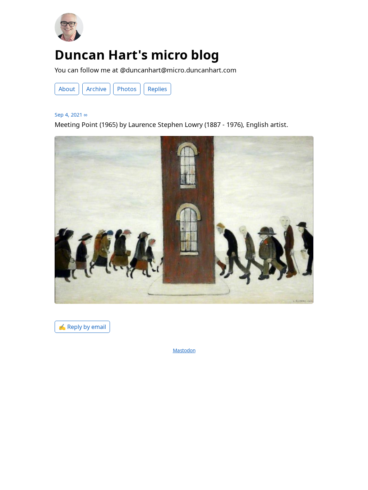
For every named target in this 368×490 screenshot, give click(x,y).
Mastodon (184, 350)
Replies (157, 89)
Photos (127, 89)
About (67, 89)
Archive (96, 89)
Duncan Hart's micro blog (137, 54)
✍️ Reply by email (82, 327)
